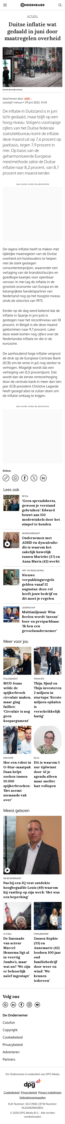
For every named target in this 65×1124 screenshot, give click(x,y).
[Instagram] (29, 1004)
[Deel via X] (34, 478)
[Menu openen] (5, 5)
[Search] (60, 5)
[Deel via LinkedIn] (43, 478)
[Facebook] (21, 1004)
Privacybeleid (29, 1092)
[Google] (5, 1004)
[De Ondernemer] (32, 5)
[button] (50, 1092)
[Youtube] (37, 1004)
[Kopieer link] (6, 478)
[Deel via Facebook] (24, 478)
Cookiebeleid (12, 1092)
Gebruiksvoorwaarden (33, 1097)
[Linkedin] (13, 1004)
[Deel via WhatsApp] (15, 478)
